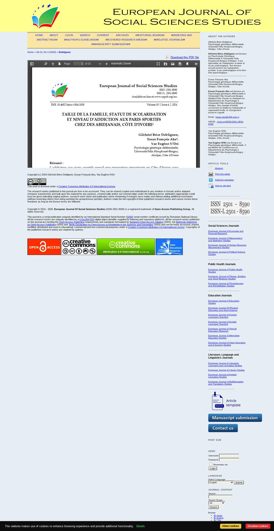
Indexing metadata (224, 180)
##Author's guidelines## (81, 39)
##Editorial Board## (150, 35)
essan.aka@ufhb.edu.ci (227, 117)
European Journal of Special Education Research (222, 329)
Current (103, 35)
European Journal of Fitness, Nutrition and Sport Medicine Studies (227, 277)
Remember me (220, 464)
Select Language (216, 479)
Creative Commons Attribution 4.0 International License (86, 186)
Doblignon (65, 52)
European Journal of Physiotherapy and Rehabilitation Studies (225, 284)
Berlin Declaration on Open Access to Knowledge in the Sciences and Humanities (111, 224)
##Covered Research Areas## (126, 39)
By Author (218, 518)
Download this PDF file (185, 57)
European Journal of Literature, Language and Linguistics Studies (225, 364)
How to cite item (223, 185)
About (54, 35)
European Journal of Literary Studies (226, 370)
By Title (217, 520)
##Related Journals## (169, 39)
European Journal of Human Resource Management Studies (227, 246)
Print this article (222, 174)
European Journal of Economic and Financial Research (225, 232)
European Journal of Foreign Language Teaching (222, 316)
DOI (92, 219)
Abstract (219, 168)
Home (39, 35)
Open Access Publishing (71, 222)
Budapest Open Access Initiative (146, 222)
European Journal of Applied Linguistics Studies (222, 375)
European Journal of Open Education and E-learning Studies (227, 343)
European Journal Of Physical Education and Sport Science (223, 309)
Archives (122, 35)
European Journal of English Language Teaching (222, 323)
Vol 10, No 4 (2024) (46, 52)
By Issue (218, 515)
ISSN (129, 217)
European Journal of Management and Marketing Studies (225, 239)
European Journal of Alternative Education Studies (224, 336)
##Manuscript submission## (110, 44)
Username (213, 455)
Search (85, 35)
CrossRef (84, 219)
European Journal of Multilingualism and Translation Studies (225, 382)
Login (69, 35)
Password (213, 460)
